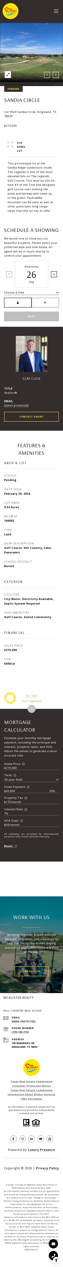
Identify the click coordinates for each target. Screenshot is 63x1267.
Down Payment (14, 787)
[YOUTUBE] (40, 1139)
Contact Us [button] (31, 971)
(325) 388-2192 (20, 1032)
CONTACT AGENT (31, 416)
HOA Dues (11, 820)
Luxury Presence (41, 1150)
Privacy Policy (47, 1168)
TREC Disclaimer (31, 1098)
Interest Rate (13, 809)
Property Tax (13, 798)
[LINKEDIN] (31, 1139)
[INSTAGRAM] (22, 1139)
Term (8, 775)
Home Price (12, 764)
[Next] (54, 274)
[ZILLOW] (49, 1139)
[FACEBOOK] (13, 1139)
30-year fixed (13, 779)
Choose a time (14, 292)
